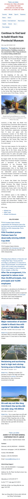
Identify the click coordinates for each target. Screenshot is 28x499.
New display (5, 27)
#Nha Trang (7, 212)
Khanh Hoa (4, 48)
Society (4, 14)
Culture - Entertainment (9, 21)
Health (4, 24)
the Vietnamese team (16, 248)
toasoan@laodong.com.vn (12, 459)
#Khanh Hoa (7, 210)
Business (22, 14)
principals (22, 294)
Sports (16, 14)
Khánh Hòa (4, 414)
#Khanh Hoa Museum (10, 214)
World (10, 24)
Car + (15, 24)
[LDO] (14, 226)
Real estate (21, 21)
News (4, 17)
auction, (13, 376)
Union (9, 17)
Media (10, 14)
